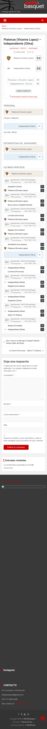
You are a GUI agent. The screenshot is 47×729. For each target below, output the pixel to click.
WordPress (31, 725)
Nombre (7, 404)
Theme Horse (26, 722)
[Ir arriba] (42, 718)
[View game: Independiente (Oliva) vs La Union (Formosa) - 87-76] (23, 266)
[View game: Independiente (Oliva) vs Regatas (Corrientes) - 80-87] (23, 281)
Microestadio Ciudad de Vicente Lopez (24, 97)
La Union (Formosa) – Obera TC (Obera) (25, 351)
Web (5, 425)
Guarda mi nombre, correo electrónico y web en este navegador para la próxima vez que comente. (23, 439)
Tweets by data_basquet (11, 481)
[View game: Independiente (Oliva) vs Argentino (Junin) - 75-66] (23, 295)
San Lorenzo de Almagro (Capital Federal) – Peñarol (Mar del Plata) (23, 342)
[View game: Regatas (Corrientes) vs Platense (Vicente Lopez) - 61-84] (23, 229)
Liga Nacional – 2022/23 (18, 48)
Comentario (9, 375)
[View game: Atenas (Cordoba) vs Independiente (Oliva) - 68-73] (23, 324)
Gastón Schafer (21, 704)
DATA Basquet (29, 719)
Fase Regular (33, 48)
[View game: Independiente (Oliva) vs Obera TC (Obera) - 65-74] (23, 310)
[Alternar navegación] (5, 20)
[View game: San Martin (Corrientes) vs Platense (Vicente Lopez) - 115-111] (23, 243)
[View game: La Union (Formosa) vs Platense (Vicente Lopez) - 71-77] (23, 214)
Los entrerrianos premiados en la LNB (19, 465)
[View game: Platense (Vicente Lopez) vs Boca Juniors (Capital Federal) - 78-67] (23, 200)
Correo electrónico (12, 415)
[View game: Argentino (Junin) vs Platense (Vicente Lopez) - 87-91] (23, 185)
